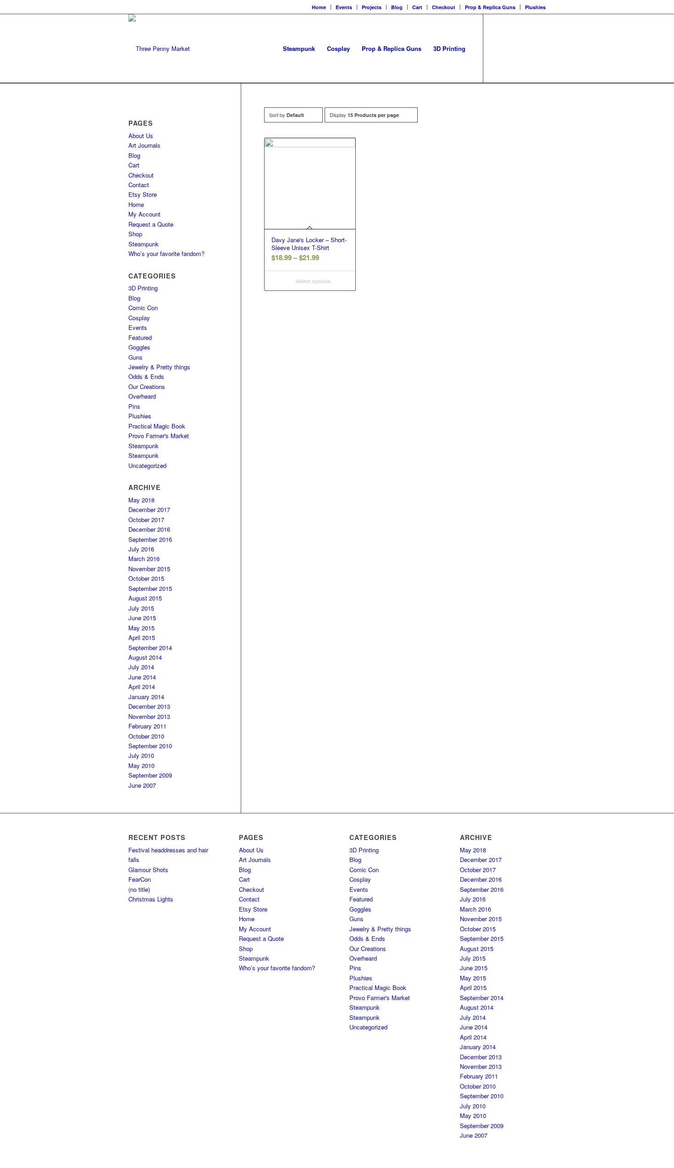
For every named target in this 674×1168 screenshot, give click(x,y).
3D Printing (143, 288)
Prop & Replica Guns (490, 7)
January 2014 (146, 696)
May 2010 (141, 765)
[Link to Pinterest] (539, 48)
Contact (138, 184)
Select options (312, 281)
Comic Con (143, 307)
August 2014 (145, 657)
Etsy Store (142, 194)
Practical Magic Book (156, 426)
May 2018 (141, 499)
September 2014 (150, 647)
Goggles (139, 347)
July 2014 (141, 666)
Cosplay (139, 317)
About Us (140, 135)
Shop (135, 233)
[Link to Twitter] (525, 48)
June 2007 (142, 785)
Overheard (142, 396)
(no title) (139, 889)
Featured (140, 337)
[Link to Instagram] (511, 48)
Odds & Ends (146, 376)
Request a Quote (150, 224)
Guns (135, 357)
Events (344, 7)
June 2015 (142, 617)
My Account (144, 214)
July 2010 (141, 755)
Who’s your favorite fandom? (166, 253)
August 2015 (145, 598)
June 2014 (142, 677)
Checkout (443, 7)
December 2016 (149, 529)
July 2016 (141, 549)
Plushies (535, 7)
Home (319, 7)
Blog (397, 7)
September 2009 (150, 775)
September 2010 (150, 745)
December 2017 (149, 509)
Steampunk (143, 243)
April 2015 (141, 637)
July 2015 (141, 608)
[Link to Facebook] (497, 48)
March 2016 (144, 558)
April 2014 (141, 686)
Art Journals (144, 145)
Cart (417, 7)
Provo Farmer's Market (158, 435)
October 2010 (146, 736)
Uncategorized (147, 465)
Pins (134, 406)
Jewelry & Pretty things (159, 366)
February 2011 (147, 726)
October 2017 (146, 519)
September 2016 (150, 539)
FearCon (139, 879)
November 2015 (149, 568)
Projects (371, 7)
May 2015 (141, 627)
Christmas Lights (150, 899)
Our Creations (146, 386)
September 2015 (150, 588)
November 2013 (149, 716)
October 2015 (146, 578)
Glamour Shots (148, 869)
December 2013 (149, 706)
